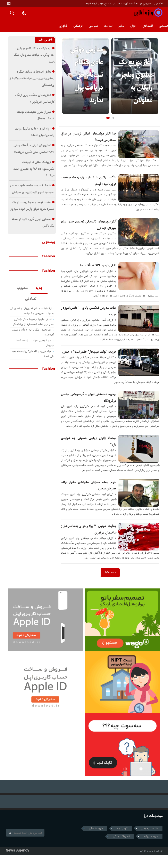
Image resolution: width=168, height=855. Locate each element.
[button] (108, 118)
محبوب (22, 288)
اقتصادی (147, 25)
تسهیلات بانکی (121, 836)
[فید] (9, 3)
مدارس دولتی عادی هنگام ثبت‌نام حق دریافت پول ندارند (86, 75)
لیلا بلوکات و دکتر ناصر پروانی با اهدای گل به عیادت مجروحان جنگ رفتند (34, 55)
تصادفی (30, 299)
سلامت (108, 25)
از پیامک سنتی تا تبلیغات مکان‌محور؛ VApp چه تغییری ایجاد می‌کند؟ (33, 169)
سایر (121, 25)
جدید (39, 288)
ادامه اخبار (110, 572)
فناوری (63, 25)
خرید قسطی (96, 828)
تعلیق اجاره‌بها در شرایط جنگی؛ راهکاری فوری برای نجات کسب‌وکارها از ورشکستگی (32, 78)
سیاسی (93, 25)
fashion (48, 256)
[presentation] (65, 69)
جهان (133, 25)
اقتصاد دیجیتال (149, 828)
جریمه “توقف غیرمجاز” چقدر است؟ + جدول (89, 352)
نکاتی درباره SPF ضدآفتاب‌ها (98, 265)
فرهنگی (78, 25)
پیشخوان (48, 242)
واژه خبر (144, 851)
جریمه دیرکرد (150, 836)
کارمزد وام (122, 828)
